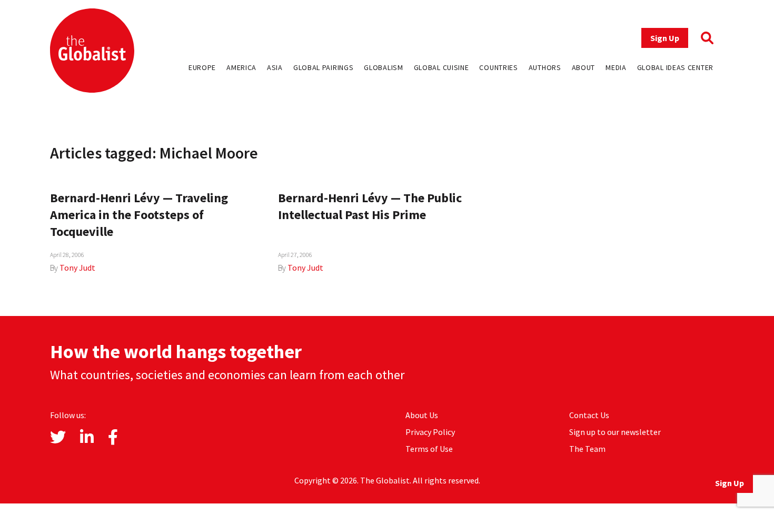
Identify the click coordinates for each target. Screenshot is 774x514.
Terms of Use (429, 448)
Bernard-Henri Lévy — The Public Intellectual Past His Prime (370, 206)
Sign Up (664, 38)
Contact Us (589, 415)
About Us (421, 415)
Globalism (383, 67)
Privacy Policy (430, 432)
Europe (202, 67)
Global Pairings (323, 67)
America (241, 67)
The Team (587, 448)
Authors (545, 67)
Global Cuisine (441, 67)
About (584, 67)
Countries (498, 67)
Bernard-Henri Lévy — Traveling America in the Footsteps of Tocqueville (139, 215)
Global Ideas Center (675, 67)
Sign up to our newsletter (615, 432)
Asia (275, 67)
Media (616, 67)
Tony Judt (77, 267)
